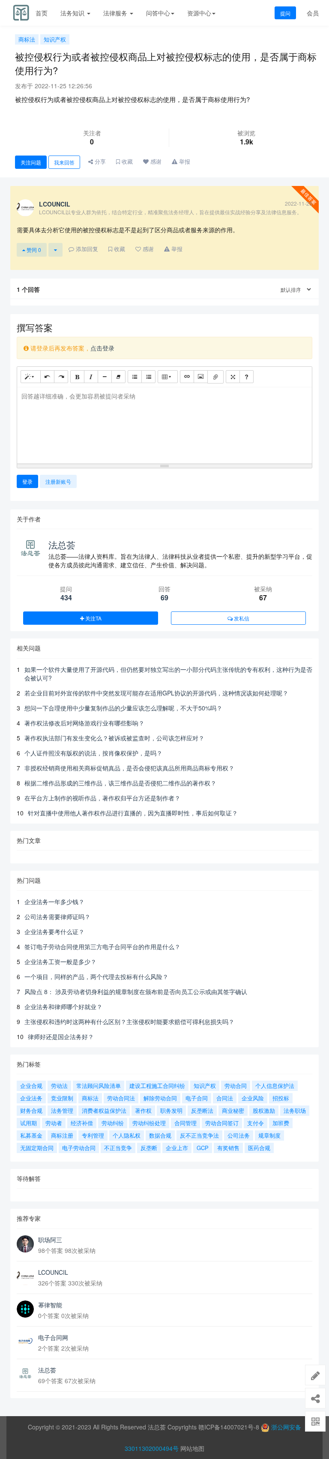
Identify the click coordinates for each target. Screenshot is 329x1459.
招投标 (280, 1098)
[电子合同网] (25, 1341)
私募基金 (31, 1135)
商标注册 (62, 1135)
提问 (285, 13)
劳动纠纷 (113, 1123)
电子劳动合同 (79, 1148)
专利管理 (93, 1135)
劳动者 (53, 1123)
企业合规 (31, 1086)
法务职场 (295, 1110)
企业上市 (177, 1148)
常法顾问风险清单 (98, 1086)
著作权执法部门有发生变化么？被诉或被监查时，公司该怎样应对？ (114, 738)
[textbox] (164, 424)
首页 (42, 13)
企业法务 (31, 1098)
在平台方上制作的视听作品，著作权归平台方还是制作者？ (102, 798)
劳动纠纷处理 (149, 1123)
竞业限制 (62, 1098)
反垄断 (149, 1148)
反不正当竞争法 (199, 1135)
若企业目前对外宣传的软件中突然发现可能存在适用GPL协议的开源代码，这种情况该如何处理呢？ (156, 693)
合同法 (224, 1098)
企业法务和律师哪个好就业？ (63, 1006)
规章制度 (269, 1135)
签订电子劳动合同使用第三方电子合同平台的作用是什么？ (102, 946)
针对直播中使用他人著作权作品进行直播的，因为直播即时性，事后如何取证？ (133, 813)
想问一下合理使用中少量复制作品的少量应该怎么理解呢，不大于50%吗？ (123, 708)
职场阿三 (50, 1239)
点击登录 (102, 348)
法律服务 (116, 13)
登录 (27, 481)
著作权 (143, 1110)
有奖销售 (228, 1148)
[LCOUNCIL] (25, 1276)
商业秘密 (233, 1110)
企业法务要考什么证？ (54, 931)
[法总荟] (25, 1374)
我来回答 (64, 162)
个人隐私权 (127, 1135)
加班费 (280, 1123)
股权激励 (264, 1110)
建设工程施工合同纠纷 (157, 1086)
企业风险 (253, 1098)
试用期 (28, 1123)
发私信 (241, 618)
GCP (203, 1148)
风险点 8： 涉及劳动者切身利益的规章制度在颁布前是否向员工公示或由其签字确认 (135, 991)
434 (66, 597)
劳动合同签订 (222, 1123)
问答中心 (158, 13)
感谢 (155, 161)
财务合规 (31, 1110)
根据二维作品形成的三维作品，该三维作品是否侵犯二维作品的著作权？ (120, 783)
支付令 (255, 1123)
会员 (313, 13)
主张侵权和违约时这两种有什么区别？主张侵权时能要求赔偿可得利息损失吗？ (129, 1021)
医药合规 (259, 1148)
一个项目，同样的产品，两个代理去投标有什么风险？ (96, 976)
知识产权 (55, 39)
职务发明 (171, 1110)
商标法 (26, 39)
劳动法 (59, 1086)
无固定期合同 (37, 1148)
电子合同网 (53, 1337)
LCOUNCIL (53, 1272)
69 (164, 597)
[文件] (215, 376)
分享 (99, 161)
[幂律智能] (25, 1309)
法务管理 (62, 1110)
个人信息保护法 (274, 1086)
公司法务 (238, 1135)
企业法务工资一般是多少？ (60, 961)
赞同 (33, 249)
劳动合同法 (121, 1098)
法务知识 (73, 13)
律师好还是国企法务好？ (61, 1036)
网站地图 (192, 1448)
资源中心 (199, 13)
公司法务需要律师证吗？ (57, 916)
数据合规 (160, 1135)
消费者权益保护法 (104, 1110)
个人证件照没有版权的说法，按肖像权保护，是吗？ (93, 753)
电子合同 (196, 1098)
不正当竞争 (118, 1148)
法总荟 (61, 544)
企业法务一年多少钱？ (54, 901)
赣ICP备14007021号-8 (229, 1427)
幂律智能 (50, 1304)
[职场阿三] (25, 1243)
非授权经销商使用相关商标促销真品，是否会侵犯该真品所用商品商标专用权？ (129, 768)
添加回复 (86, 249)
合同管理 (185, 1123)
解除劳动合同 (160, 1098)
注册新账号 (58, 481)
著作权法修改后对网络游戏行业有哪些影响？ (84, 723)
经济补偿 (82, 1123)
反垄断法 (202, 1110)
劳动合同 (235, 1086)
